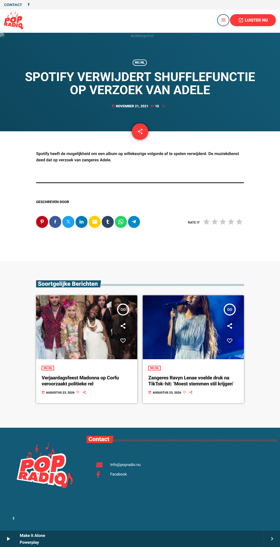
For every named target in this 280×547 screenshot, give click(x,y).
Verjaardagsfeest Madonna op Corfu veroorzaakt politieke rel (80, 381)
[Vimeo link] (13, 20)
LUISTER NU (253, 20)
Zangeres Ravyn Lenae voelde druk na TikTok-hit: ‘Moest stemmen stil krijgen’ (190, 381)
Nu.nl (140, 63)
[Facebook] (29, 5)
